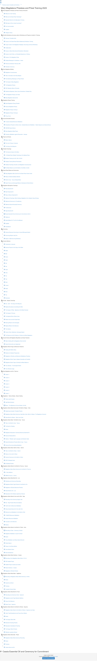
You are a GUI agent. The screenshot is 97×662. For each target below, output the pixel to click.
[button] (1, 1)
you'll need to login (54, 656)
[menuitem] (1, 3)
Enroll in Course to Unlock (48, 658)
